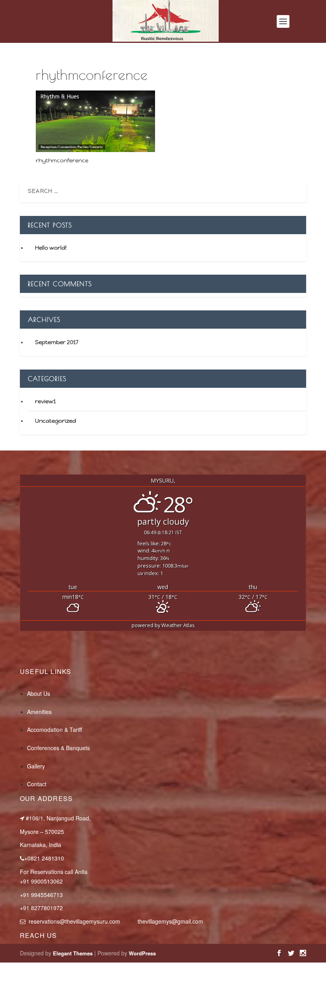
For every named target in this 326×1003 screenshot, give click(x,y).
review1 (45, 401)
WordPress (142, 953)
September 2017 (56, 342)
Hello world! (51, 247)
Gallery (36, 766)
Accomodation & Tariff (54, 729)
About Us (38, 693)
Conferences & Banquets (58, 748)
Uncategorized (55, 420)
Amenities (39, 712)
